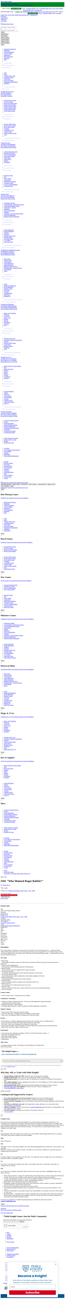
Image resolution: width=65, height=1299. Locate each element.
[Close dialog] (55, 1264)
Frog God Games (8, 80)
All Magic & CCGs (6, 717)
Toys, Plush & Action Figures (12, 450)
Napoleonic (7, 162)
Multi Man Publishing (10, 181)
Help (8, 1232)
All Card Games (8, 102)
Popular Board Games (10, 100)
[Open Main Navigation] (1, 481)
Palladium (6, 83)
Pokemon (6, 315)
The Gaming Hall (11, 482)
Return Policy (10, 1250)
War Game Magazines (10, 154)
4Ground (6, 234)
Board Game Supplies (10, 105)
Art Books (7, 429)
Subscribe (32, 1292)
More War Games (9, 607)
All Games (3, 21)
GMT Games (7, 178)
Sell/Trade (3, 16)
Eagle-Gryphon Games (10, 133)
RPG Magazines (8, 56)
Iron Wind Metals (8, 239)
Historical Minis (5, 39)
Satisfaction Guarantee (13, 1254)
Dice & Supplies (5, 43)
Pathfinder (7, 50)
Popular (6, 461)
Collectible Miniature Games (11, 206)
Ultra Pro (6, 394)
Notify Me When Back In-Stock (9, 895)
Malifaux (6, 212)
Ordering (9, 1235)
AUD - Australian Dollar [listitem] (28, 8)
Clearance (6, 470)
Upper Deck (7, 344)
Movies (6, 441)
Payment (9, 1237)
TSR (5, 73)
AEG (5, 134)
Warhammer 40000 (9, 623)
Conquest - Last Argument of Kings (13, 213)
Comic (6, 888)
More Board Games (9, 569)
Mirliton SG (7, 296)
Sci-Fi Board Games (9, 111)
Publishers (25, 498)
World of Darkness (9, 52)
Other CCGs (7, 318)
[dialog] (32, 1160)
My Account (42, 11)
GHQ (5, 284)
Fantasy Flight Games (10, 124)
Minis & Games (5, 37)
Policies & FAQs (11, 1249)
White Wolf (7, 79)
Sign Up (22, 1221)
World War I (7, 158)
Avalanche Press (8, 186)
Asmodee (6, 128)
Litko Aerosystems (9, 402)
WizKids (6, 233)
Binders (6, 319)
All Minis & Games (6, 619)
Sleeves (6, 321)
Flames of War (8, 260)
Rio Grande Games (9, 127)
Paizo (5, 74)
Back (2, 489)
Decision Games (8, 175)
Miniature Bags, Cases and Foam (13, 268)
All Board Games (5, 542)
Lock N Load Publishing (10, 184)
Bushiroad (7, 347)
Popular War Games (9, 153)
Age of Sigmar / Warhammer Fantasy (14, 204)
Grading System (11, 1255)
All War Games (5, 580)
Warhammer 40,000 (9, 203)
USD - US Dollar (16, 8)
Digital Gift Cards (9, 442)
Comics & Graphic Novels (11, 420)
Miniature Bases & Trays (10, 266)
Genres (6, 478)
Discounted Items (8, 472)
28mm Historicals (8, 265)
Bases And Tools (8, 369)
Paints (5, 271)
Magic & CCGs (5, 41)
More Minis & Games (10, 657)
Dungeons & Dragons (10, 49)
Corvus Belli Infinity (9, 210)
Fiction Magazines (9, 423)
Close (2, 1204)
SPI (5, 177)
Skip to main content (6, 1)
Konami (6, 341)
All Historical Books (9, 432)
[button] (7, 877)
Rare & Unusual (8, 463)
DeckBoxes (7, 322)
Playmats (6, 324)
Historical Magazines (9, 426)
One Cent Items (8, 475)
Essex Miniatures (8, 287)
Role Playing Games (6, 484)
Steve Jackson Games (10, 125)
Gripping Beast (8, 293)
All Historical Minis (6, 669)
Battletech (6, 209)
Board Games (4, 34)
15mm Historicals (8, 263)
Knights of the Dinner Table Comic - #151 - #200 (25, 873)
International (10, 1238)
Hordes (14, 207)
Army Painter (7, 396)
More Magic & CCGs (10, 749)
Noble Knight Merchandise (11, 456)
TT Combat (7, 240)
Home (5, 870)
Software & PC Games (10, 439)
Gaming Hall (4, 18)
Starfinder (6, 58)
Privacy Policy (10, 1242)
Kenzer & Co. (8, 873)
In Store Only (7, 476)
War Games (4, 36)
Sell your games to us (10, 1086)
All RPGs (3, 498)
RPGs (2, 32)
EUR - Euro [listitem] (52, 8)
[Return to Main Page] (1, 491)
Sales (5, 473)
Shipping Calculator (11, 1252)
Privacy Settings (10, 1240)
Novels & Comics (9, 872)
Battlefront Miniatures (10, 285)
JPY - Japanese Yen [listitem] (36, 10)
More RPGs (7, 530)
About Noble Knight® (13, 1247)
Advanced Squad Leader (10, 151)
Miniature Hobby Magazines (11, 216)
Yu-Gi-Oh (6, 316)
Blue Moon (7, 295)
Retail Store (30, 11)
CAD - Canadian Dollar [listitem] (42, 8)
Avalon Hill (7, 180)
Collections (4, 19)
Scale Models (7, 269)
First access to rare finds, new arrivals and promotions (17, 1220)
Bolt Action (7, 259)
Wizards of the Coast (9, 76)
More (2, 44)
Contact (36, 11)
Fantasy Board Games (10, 108)
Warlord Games (8, 288)
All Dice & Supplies (6, 761)
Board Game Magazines (10, 103)
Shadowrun (7, 55)
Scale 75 (6, 403)
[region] (32, 1058)
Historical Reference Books (11, 428)
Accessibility (10, 1257)
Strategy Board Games (10, 106)
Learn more (14, 1088)
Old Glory (7, 290)
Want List (48, 11)
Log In (53, 11)
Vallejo (6, 393)
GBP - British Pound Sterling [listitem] (19, 15)
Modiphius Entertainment (11, 82)
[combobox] (8, 27)
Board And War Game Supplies (12, 366)
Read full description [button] (6, 1046)
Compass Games (8, 183)
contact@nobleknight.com (37, 1107)
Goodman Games (8, 77)
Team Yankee (7, 262)
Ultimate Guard (8, 400)
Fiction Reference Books (10, 425)
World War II (7, 159)
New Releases (8, 467)
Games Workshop (9, 230)
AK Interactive (8, 397)
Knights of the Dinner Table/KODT (10, 925)
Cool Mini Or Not (9, 130)
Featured (6, 469)
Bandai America (8, 346)
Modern (6, 161)
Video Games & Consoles (11, 438)
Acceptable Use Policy (10, 1066)
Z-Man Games (8, 131)
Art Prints (6, 448)
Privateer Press (8, 237)
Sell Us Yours (4, 898)
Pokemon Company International (13, 340)
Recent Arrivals (8, 466)
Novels (6, 422)
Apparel (6, 453)
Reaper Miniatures (9, 231)
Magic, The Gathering (10, 313)
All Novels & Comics (10, 431)
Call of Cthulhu (8, 53)
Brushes (6, 370)
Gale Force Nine (8, 242)
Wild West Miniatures (10, 215)
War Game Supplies (9, 156)
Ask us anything (8, 1111)
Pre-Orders (7, 464)
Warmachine (7, 207)
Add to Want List (5, 896)
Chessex (6, 399)
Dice (5, 59)
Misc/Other (7, 454)
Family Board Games (9, 109)
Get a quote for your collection (12, 1105)
